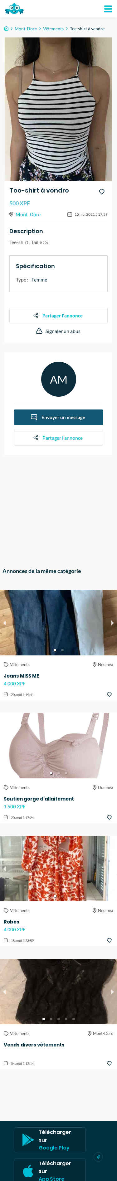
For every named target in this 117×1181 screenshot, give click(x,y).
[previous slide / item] (4, 622)
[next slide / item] (112, 622)
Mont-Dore (26, 28)
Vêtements (53, 28)
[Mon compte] (107, 8)
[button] (55, 650)
